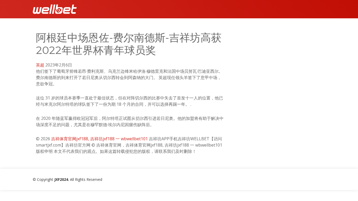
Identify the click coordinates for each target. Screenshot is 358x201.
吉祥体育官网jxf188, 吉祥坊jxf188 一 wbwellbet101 (99, 139)
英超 (40, 65)
